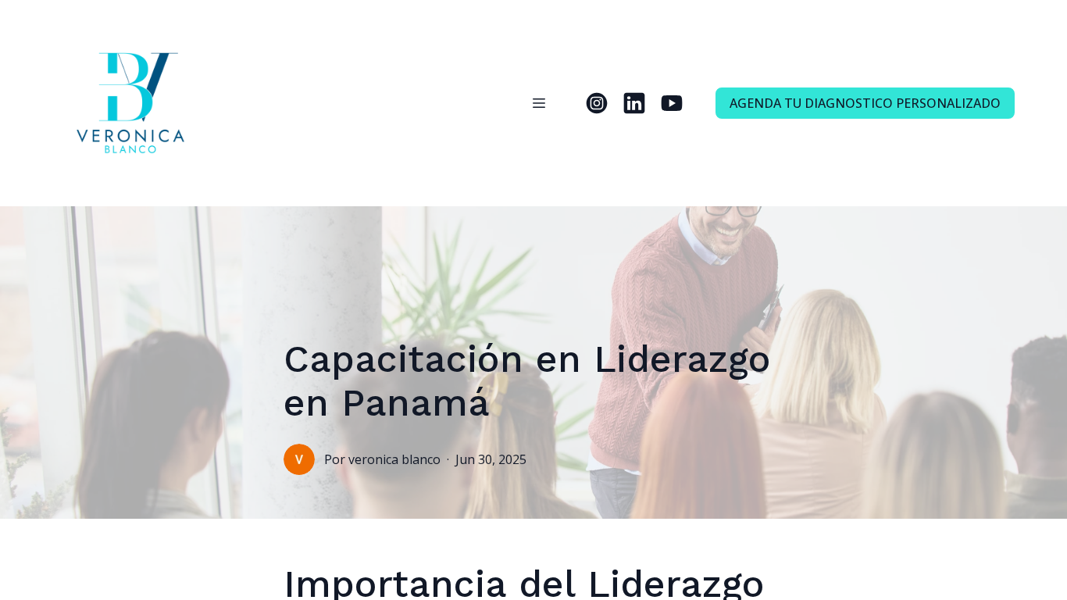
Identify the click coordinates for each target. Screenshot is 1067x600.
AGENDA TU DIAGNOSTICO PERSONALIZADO (865, 103)
